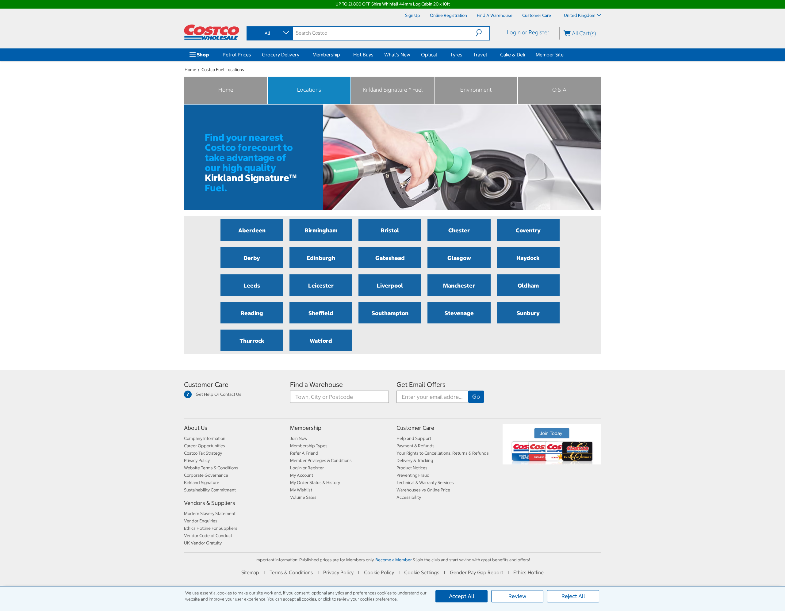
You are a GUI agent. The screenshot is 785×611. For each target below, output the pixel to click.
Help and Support (413, 438)
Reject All (573, 596)
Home (190, 69)
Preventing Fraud (413, 475)
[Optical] (438, 55)
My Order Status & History (315, 482)
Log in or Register (307, 468)
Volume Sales (303, 497)
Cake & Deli (512, 55)
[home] (211, 32)
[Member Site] (565, 55)
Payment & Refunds (415, 446)
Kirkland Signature (201, 482)
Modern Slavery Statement (210, 513)
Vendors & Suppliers (209, 502)
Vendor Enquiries (200, 521)
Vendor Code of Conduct (208, 535)
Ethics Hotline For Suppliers (210, 528)
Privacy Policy (197, 460)
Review (517, 596)
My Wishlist (301, 490)
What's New (397, 55)
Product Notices (411, 468)
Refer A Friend (304, 453)
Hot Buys (363, 55)
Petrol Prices (237, 55)
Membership (326, 55)
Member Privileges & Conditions (321, 460)
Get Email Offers (421, 384)
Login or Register (528, 32)
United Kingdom (579, 15)
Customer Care (206, 384)
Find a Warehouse (316, 384)
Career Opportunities (204, 446)
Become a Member (393, 560)
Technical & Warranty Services (425, 482)
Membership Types (308, 446)
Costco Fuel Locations (222, 69)
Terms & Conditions (291, 572)
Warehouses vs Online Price (423, 490)
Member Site (550, 55)
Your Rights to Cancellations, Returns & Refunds (442, 453)
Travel (480, 55)
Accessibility (408, 497)
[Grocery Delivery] (300, 55)
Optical (429, 55)
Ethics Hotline (528, 572)
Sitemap (250, 572)
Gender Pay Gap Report (476, 572)
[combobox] (269, 33)
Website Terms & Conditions (211, 468)
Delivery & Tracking (414, 460)
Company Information (204, 438)
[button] (482, 33)
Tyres (456, 55)
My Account (301, 475)
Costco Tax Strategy (203, 453)
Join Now (298, 438)
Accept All (461, 596)
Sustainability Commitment (210, 490)
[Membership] (341, 55)
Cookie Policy (379, 572)
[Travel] (488, 55)
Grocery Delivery (280, 55)
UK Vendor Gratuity (203, 543)
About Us (195, 427)
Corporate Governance (206, 475)
